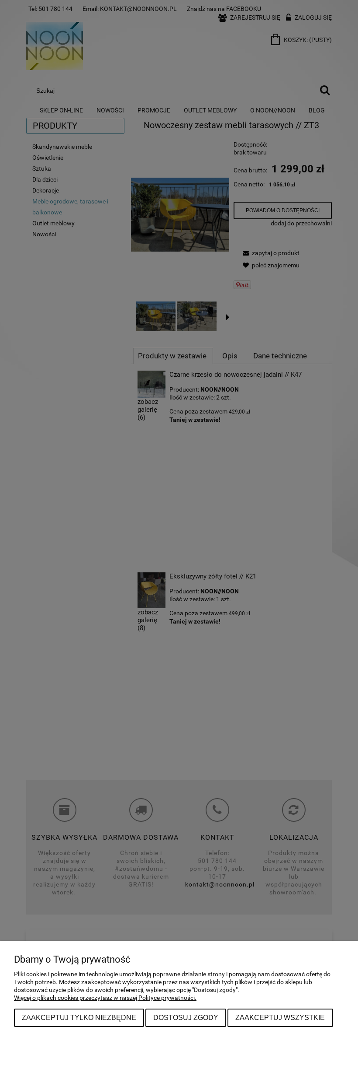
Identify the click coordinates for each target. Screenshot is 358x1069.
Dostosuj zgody (185, 1017)
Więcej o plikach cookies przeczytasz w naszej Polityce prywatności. (105, 997)
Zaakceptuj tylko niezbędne (79, 1017)
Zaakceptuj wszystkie (280, 1017)
